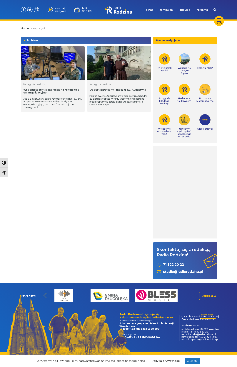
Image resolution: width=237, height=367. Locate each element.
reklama (202, 9)
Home (25, 28)
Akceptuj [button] (192, 360)
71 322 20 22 (173, 265)
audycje (184, 9)
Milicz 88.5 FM (87, 10)
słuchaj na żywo (60, 10)
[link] (164, 62)
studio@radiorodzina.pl (183, 272)
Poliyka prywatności (166, 361)
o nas (149, 9)
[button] (45, 295)
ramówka (166, 9)
